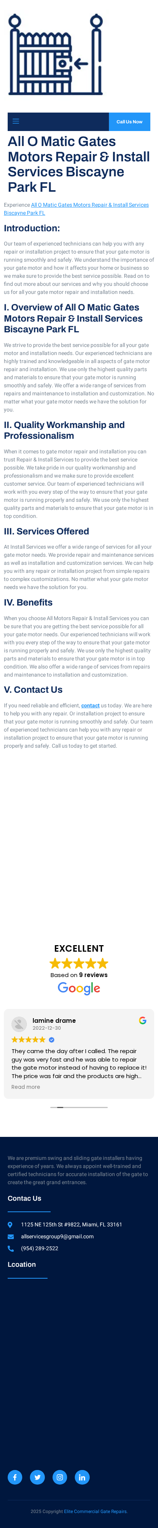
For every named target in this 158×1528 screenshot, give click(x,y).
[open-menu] (16, 121)
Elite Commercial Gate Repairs (95, 1511)
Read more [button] (26, 1087)
